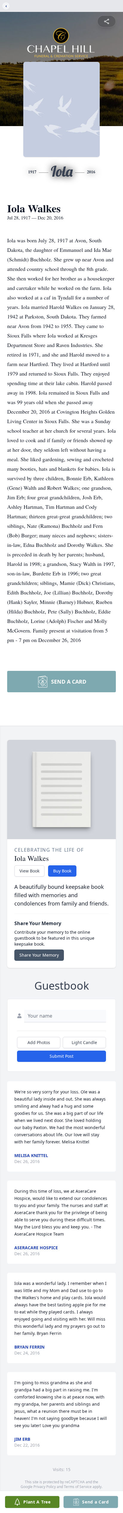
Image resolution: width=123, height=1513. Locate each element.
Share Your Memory (39, 955)
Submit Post (61, 1056)
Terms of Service (78, 1486)
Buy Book (62, 871)
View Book (29, 871)
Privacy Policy (44, 1486)
